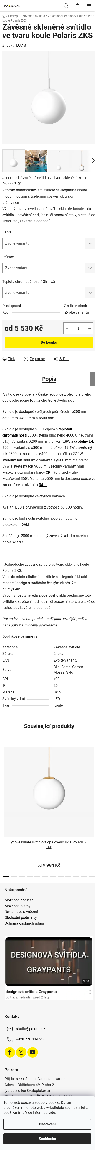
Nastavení (47, 1124)
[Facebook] (10, 1052)
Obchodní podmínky (21, 918)
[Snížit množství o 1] (67, 328)
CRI (49, 472)
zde (52, 1112)
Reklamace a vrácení (21, 912)
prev (4, 775)
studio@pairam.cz (30, 1029)
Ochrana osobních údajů (24, 923)
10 (84, 876)
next (93, 775)
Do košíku (49, 342)
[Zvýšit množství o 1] (89, 328)
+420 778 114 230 (30, 1039)
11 (92, 876)
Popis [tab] (49, 379)
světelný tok (84, 441)
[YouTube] (32, 1052)
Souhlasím (47, 1139)
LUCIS (21, 45)
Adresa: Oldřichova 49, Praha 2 (29, 1085)
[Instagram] (21, 1052)
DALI (43, 485)
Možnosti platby (18, 906)
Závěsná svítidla (67, 647)
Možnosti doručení (19, 900)
